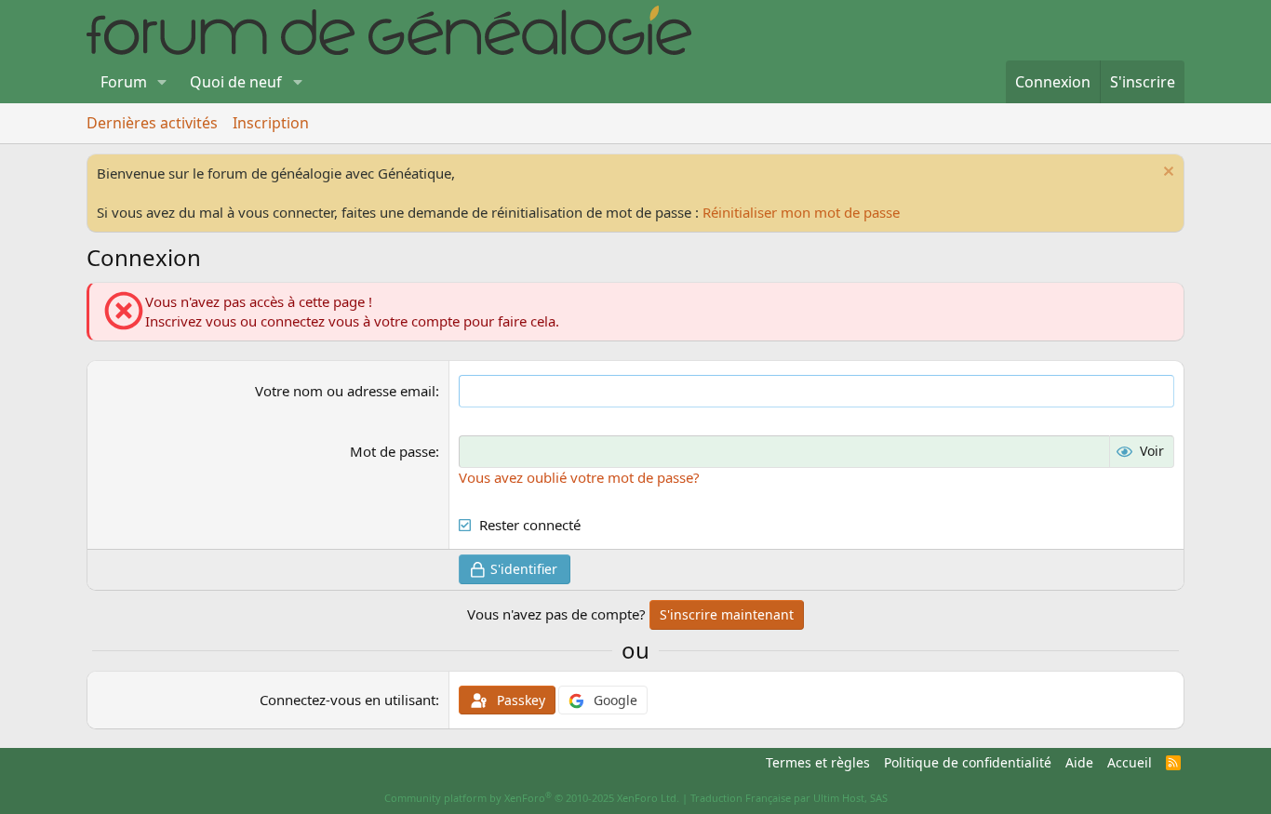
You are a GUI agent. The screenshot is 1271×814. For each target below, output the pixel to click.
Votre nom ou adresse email (345, 390)
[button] (162, 81)
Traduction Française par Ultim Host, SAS (789, 798)
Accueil (1129, 762)
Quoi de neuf (236, 82)
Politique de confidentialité (967, 762)
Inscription (271, 123)
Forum (123, 82)
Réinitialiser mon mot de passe (801, 212)
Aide (1079, 762)
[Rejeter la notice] (1166, 173)
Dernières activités (152, 123)
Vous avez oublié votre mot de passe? (579, 477)
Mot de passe (392, 451)
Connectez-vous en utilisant (347, 699)
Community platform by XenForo (531, 798)
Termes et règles (818, 762)
